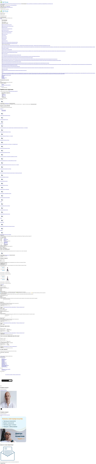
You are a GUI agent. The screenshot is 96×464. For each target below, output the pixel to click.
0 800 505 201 (8, 6)
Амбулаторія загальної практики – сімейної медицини (32, 45)
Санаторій (6, 67)
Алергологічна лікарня (5, 45)
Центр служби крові (49, 73)
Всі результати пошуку (3, 17)
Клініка (16, 57)
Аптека (49, 45)
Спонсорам (3, 361)
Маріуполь (5, 240)
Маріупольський (6, 239)
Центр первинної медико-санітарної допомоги (11, 73)
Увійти (1, 18)
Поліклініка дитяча (20, 64)
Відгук (1, 285)
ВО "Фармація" (7, 48)
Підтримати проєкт (15, 3)
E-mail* (1, 320)
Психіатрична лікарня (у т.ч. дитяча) (68, 64)
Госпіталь (3, 49)
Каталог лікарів (38, 3)
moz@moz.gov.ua (10, 7)
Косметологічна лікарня (30, 57)
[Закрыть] (0, 353)
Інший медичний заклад (37, 56)
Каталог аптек (47, 3)
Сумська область (4, 39)
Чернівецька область (9, 43)
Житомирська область (4, 27)
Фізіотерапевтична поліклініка (14, 70)
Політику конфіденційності (13, 346)
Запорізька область (9, 28)
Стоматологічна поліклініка (30, 67)
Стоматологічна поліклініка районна (39, 67)
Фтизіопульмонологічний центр (22, 70)
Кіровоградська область (9, 31)
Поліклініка (16, 64)
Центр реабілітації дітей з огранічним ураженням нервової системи (30, 73)
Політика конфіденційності (5, 365)
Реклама (9, 3)
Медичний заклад (29, 60)
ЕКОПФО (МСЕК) (4, 363)
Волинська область (9, 24)
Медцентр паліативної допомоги (41, 60)
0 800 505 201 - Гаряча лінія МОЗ (6, 369)
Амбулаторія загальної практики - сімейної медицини (18, 45)
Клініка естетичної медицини (20, 57)
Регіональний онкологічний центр (15, 66)
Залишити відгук (2, 333)
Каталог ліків (51, 3)
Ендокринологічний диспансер (13, 52)
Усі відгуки (19, 3)
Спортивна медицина (11, 67)
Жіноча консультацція (4, 53)
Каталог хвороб (29, 3)
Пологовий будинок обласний (32, 64)
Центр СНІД (53, 73)
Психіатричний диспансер (76, 64)
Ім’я (7, 343)
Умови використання (6, 346)
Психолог (11, 3)
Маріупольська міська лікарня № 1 (13, 91)
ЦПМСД (63, 73)
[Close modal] (0, 443)
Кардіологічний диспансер (5, 57)
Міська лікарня (47, 60)
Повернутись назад (3, 463)
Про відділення (4, 110)
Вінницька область (4, 24)
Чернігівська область (14, 43)
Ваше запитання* (2, 317)
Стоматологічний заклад (47, 67)
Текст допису (9, 341)
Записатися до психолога (3, 390)
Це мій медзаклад (7, 103)
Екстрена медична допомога (5, 52)
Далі (3, 308)
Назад (1, 323)
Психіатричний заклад (83, 64)
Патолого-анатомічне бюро (5, 64)
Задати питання (7, 352)
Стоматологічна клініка (24, 67)
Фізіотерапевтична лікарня (6, 70)
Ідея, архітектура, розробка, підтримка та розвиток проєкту (13, 374)
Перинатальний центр (12, 64)
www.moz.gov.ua (6, 7)
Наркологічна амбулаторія (5, 61)
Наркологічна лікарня (11, 61)
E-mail (8, 330)
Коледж (25, 57)
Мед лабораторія (4, 60)
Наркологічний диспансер (17, 61)
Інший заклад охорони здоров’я (29, 56)
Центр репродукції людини (42, 73)
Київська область (4, 31)
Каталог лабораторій (42, 3)
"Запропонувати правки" (33, 104)
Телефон (8, 331)
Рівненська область (4, 38)
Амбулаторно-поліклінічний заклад (43, 45)
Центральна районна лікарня (58, 73)
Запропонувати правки (12, 103)
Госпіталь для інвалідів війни (8, 49)
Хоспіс (3, 71)
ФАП (2, 70)
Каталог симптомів (33, 3)
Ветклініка (3, 48)
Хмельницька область (15, 42)
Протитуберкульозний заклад (54, 64)
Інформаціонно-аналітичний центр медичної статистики (16, 56)
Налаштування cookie (4, 366)
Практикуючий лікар (39, 64)
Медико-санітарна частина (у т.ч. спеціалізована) (12, 60)
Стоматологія (52, 67)
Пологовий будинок (25, 64)
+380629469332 (4, 94)
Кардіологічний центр (12, 57)
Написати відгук (2, 103)
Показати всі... (2, 235)
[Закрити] (1, 81)
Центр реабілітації (19, 73)
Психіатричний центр (89, 64)
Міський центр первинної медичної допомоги (55, 60)
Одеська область (4, 35)
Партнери (3, 360)
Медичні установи (4, 359)
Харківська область (4, 42)
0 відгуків (2, 86)
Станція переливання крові (17, 67)
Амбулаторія (9, 45)
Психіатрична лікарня (61, 64)
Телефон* (1, 305)
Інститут (3, 56)
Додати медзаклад (2, 3)
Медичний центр (34, 60)
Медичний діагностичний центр (23, 60)
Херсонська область (9, 42)
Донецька (5, 238)
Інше (24, 56)
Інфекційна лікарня (6, 56)
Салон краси (3, 67)
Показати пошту (4, 97)
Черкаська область (4, 43)
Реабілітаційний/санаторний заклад (6, 66)
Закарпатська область (4, 28)
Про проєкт (6, 3)
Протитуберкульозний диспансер (46, 64)
